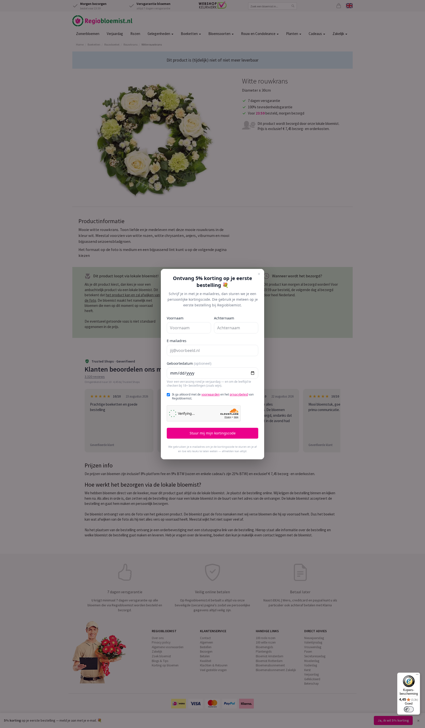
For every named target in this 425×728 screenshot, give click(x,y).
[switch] (409, 709)
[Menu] (417, 675)
